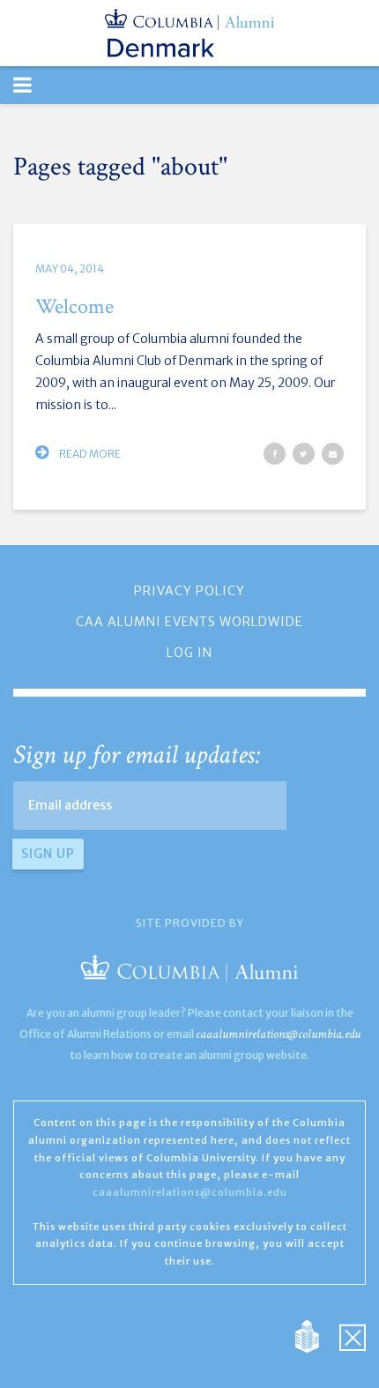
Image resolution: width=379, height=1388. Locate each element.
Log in (189, 652)
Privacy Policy (189, 591)
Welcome (74, 306)
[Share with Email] (333, 454)
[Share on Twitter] (304, 454)
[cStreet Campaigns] (352, 1335)
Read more (89, 453)
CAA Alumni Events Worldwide (189, 622)
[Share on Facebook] (275, 454)
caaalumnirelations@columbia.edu (278, 1034)
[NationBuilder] (316, 1335)
